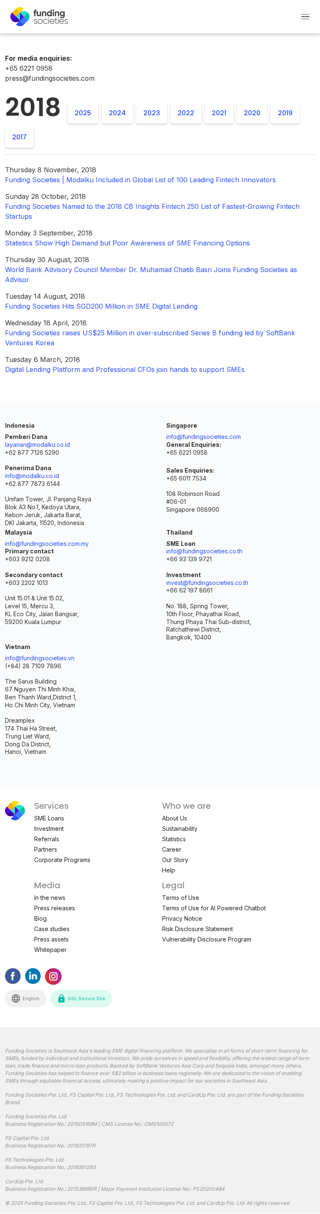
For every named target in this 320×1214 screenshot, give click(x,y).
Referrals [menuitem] (46, 838)
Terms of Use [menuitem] (180, 897)
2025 (83, 113)
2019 (285, 113)
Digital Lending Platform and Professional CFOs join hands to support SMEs (125, 369)
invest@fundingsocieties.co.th (207, 582)
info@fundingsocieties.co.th (204, 551)
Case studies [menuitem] (52, 928)
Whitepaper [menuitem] (50, 949)
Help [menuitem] (168, 870)
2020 (252, 113)
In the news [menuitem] (49, 897)
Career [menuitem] (171, 849)
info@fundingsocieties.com (203, 436)
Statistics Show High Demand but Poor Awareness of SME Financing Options (127, 243)
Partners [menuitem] (45, 849)
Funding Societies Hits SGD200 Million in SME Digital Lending (101, 306)
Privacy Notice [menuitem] (182, 918)
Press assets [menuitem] (51, 939)
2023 (151, 113)
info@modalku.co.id (32, 475)
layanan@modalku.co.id (37, 444)
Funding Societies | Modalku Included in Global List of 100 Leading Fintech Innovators (140, 180)
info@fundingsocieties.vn (40, 658)
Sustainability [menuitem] (180, 828)
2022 (186, 113)
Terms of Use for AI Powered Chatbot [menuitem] (214, 908)
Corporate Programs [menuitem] (62, 859)
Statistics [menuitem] (174, 838)
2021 (219, 113)
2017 (19, 137)
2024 (117, 113)
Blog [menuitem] (40, 918)
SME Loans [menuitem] (49, 818)
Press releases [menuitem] (54, 908)
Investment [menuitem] (49, 828)
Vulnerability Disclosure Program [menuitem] (206, 939)
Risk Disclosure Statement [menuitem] (197, 928)
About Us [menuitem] (174, 818)
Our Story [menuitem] (175, 859)
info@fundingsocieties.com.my (47, 543)
